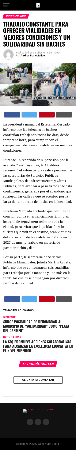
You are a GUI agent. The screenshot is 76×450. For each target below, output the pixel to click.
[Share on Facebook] (12, 115)
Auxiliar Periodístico (32, 55)
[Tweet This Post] (30, 115)
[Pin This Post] (47, 115)
